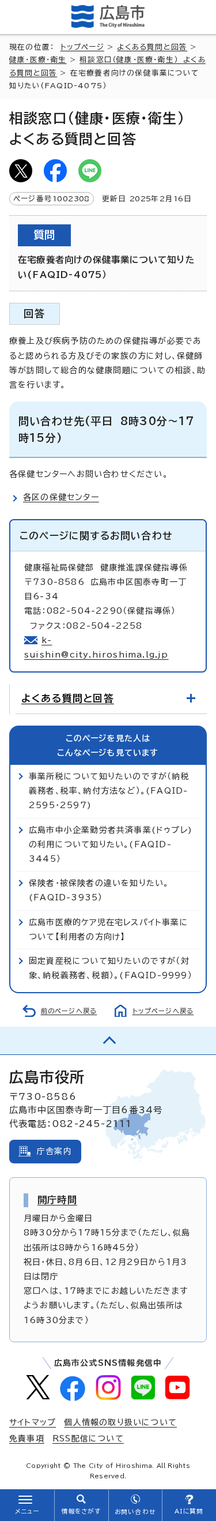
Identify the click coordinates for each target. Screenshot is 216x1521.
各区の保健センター (61, 497)
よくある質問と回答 (152, 47)
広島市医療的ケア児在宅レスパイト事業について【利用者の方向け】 (108, 929)
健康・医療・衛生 (38, 59)
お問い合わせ (135, 1512)
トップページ (82, 47)
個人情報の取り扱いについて (120, 1422)
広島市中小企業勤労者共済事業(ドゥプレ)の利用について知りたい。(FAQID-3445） (110, 844)
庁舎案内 (54, 1151)
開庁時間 (57, 1199)
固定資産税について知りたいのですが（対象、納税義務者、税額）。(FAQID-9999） (110, 968)
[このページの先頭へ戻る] (108, 1040)
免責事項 (26, 1438)
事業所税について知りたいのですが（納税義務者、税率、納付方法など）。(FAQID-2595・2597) (109, 790)
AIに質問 (189, 1511)
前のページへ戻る (69, 1011)
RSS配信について (88, 1438)
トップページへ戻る (163, 1011)
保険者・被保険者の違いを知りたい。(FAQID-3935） (99, 890)
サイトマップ (32, 1422)
